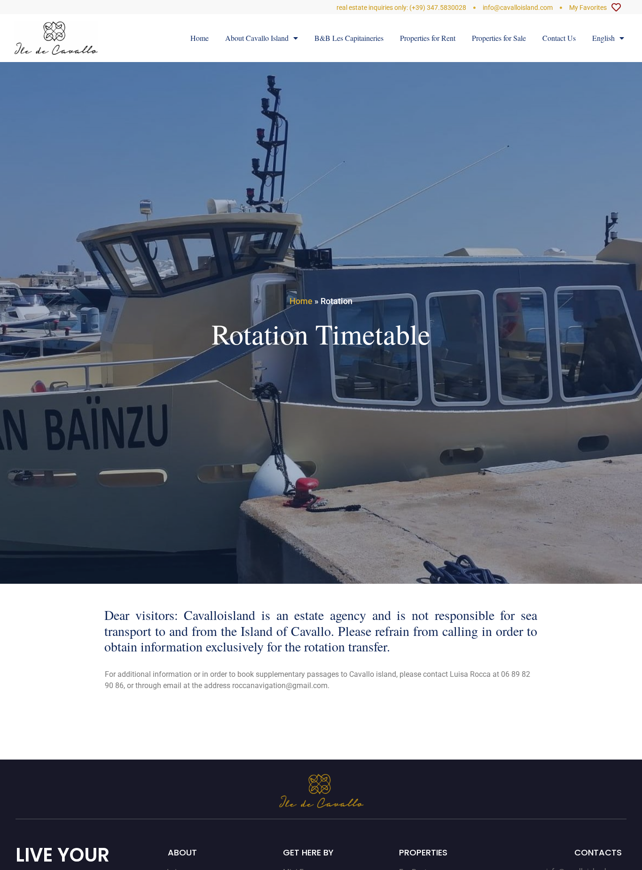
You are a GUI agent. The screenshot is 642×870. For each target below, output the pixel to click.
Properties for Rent (427, 38)
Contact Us (559, 38)
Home (199, 38)
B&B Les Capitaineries (349, 38)
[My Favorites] (616, 7)
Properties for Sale (499, 38)
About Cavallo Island (257, 38)
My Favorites (588, 7)
